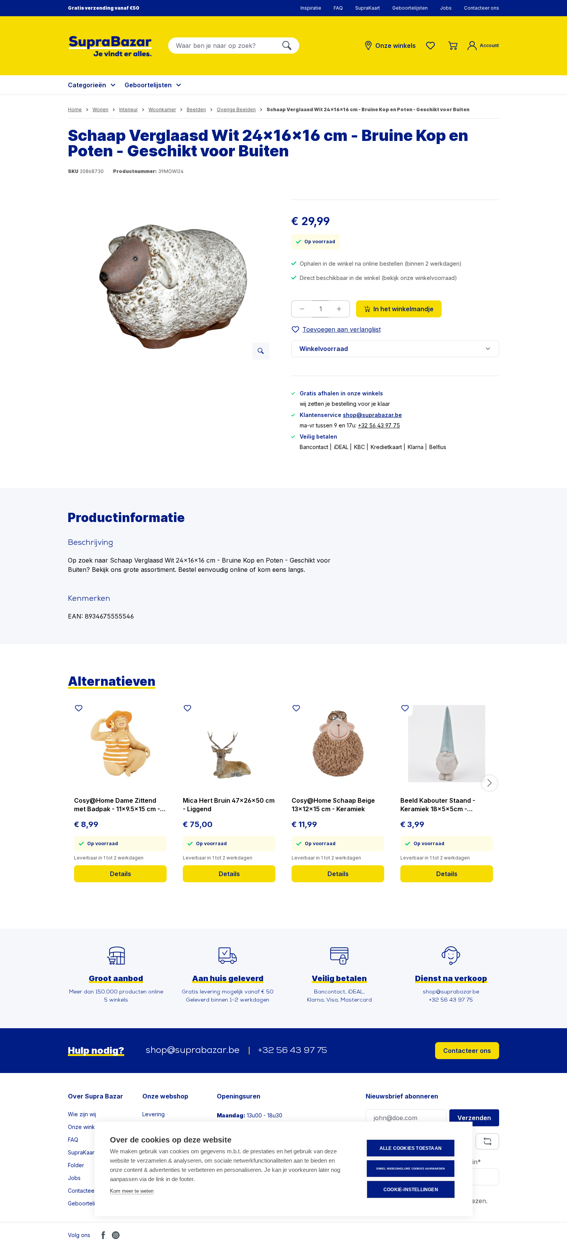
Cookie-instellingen (410, 1189)
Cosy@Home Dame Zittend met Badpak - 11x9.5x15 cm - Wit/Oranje (117, 805)
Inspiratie (310, 8)
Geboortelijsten (410, 8)
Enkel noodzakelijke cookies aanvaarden (410, 1168)
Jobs (446, 8)
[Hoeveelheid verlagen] (301, 308)
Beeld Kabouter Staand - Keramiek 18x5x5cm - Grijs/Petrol (437, 805)
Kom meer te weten (132, 1191)
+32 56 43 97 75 (379, 425)
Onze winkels (85, 1127)
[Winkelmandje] (452, 45)
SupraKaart (367, 8)
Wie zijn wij (82, 1114)
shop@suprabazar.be (372, 415)
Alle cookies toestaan (411, 1148)
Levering (153, 1114)
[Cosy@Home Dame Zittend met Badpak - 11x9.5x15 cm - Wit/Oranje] (120, 743)
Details (120, 874)
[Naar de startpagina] (110, 46)
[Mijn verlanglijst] (432, 45)
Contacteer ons (481, 8)
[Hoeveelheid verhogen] (339, 308)
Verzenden (474, 1118)
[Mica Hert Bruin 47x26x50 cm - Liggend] (229, 743)
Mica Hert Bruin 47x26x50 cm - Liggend (229, 805)
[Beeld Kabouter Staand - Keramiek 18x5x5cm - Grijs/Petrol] (446, 743)
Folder (76, 1165)
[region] (172, 283)
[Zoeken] (287, 45)
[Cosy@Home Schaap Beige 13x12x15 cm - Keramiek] (337, 743)
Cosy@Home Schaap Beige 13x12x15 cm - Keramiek (333, 805)
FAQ (338, 8)
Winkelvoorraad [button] (323, 349)
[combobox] (221, 45)
